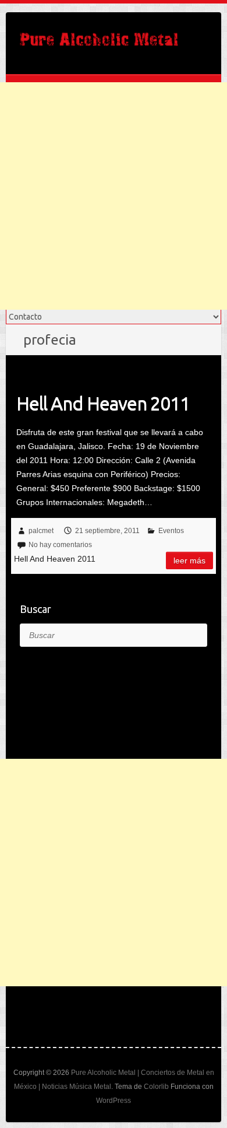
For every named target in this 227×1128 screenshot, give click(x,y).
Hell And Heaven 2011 (103, 403)
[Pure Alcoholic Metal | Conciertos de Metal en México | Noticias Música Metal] (98, 43)
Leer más (189, 560)
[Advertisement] (113, 196)
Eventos (171, 531)
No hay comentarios (60, 545)
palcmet (41, 531)
